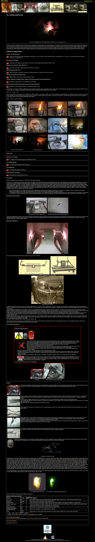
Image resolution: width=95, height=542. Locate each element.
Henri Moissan (31, 518)
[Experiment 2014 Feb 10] (57, 132)
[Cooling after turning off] (37, 148)
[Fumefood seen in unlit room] (77, 132)
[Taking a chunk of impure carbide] (57, 148)
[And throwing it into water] (77, 148)
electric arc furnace (38, 306)
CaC (55, 42)
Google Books (13, 518)
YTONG (37, 418)
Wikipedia (14, 520)
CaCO (31, 502)
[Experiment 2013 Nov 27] (17, 115)
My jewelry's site (88, 1)
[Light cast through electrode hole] (17, 148)
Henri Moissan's (33, 255)
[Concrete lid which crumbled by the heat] (77, 115)
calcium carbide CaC (65, 56)
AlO (52, 501)
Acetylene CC (12, 57)
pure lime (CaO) (65, 463)
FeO (79, 499)
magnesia (70, 217)
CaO (53, 502)
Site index (4, 1)
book (55, 306)
